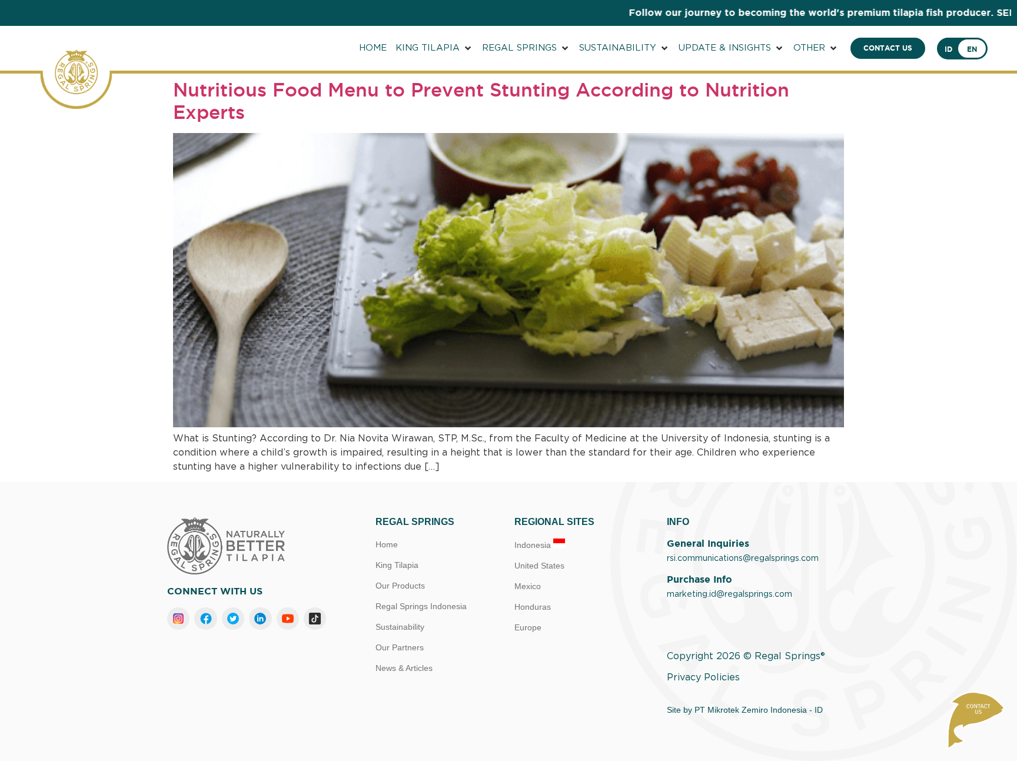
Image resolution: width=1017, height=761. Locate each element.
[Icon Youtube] (288, 618)
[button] (434, 48)
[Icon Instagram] (178, 618)
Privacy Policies (703, 677)
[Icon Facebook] (205, 618)
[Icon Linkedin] (260, 618)
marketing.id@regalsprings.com (729, 594)
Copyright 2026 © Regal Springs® (746, 656)
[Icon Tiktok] (315, 618)
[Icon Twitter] (233, 618)
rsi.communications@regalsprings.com (743, 558)
